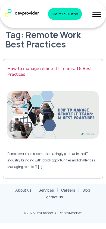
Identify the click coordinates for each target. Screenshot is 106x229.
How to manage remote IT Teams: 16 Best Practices (49, 71)
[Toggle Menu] (96, 14)
